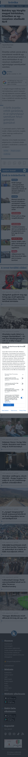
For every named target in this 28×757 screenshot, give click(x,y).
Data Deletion (5, 410)
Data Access (14, 410)
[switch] (22, 378)
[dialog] (14, 378)
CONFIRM (8, 404)
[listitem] (14, 375)
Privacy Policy (22, 410)
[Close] (24, 346)
